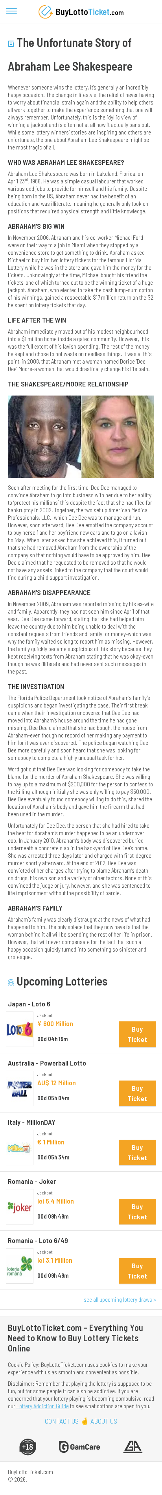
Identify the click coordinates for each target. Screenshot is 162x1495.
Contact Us (62, 1421)
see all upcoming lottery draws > (120, 1299)
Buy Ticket (137, 1034)
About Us (103, 1421)
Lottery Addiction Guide (43, 1405)
